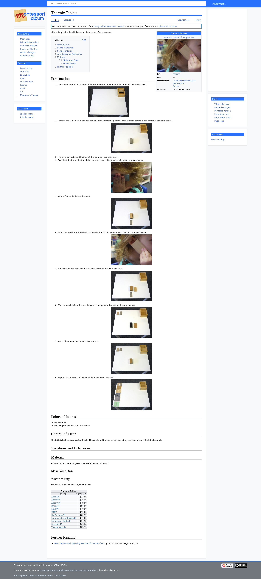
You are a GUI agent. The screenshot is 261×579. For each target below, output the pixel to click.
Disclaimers (60, 575)
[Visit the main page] (29, 15)
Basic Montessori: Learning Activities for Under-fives (79, 543)
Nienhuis (55, 524)
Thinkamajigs (57, 527)
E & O (54, 508)
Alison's (55, 499)
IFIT (53, 512)
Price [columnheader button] (81, 494)
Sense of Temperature (184, 37)
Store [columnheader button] (63, 494)
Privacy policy (20, 575)
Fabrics (176, 86)
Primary (176, 74)
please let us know (168, 26)
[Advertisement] (228, 50)
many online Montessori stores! (109, 26)
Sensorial (168, 37)
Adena (54, 496)
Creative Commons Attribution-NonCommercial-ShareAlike (68, 570)
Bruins (54, 505)
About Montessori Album (41, 575)
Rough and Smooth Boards (184, 81)
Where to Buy (217, 139)
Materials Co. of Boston (62, 518)
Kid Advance (57, 515)
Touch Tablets (178, 83)
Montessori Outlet (60, 521)
